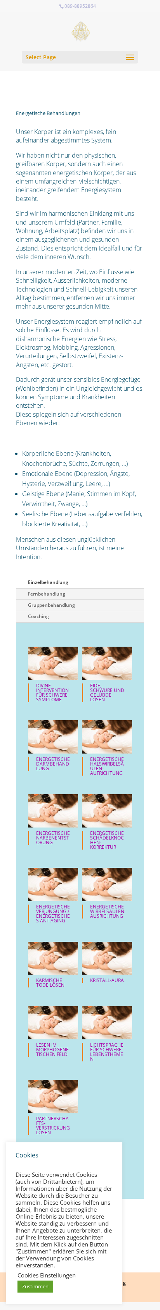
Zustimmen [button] (35, 1286)
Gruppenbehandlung (51, 605)
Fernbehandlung (46, 594)
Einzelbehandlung (48, 582)
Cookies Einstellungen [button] (46, 1275)
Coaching (38, 616)
